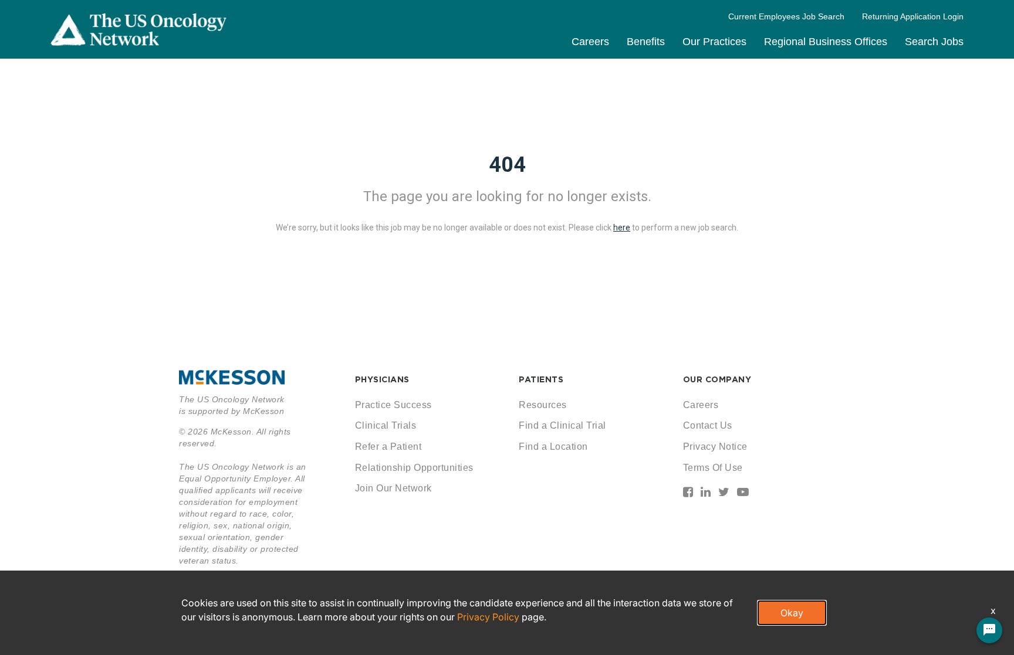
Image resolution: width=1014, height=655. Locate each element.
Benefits (646, 41)
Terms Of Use (713, 468)
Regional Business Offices (825, 41)
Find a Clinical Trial (562, 425)
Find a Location (553, 447)
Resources (543, 405)
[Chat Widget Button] (989, 630)
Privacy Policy (488, 617)
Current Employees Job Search (786, 16)
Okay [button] (791, 613)
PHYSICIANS (382, 379)
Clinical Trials (386, 425)
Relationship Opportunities (414, 468)
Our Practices (714, 41)
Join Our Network (393, 488)
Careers (590, 41)
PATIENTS (541, 379)
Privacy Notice (715, 447)
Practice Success (393, 405)
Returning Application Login (913, 16)
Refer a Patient (388, 447)
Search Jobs (934, 41)
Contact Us (707, 425)
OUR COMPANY (717, 379)
